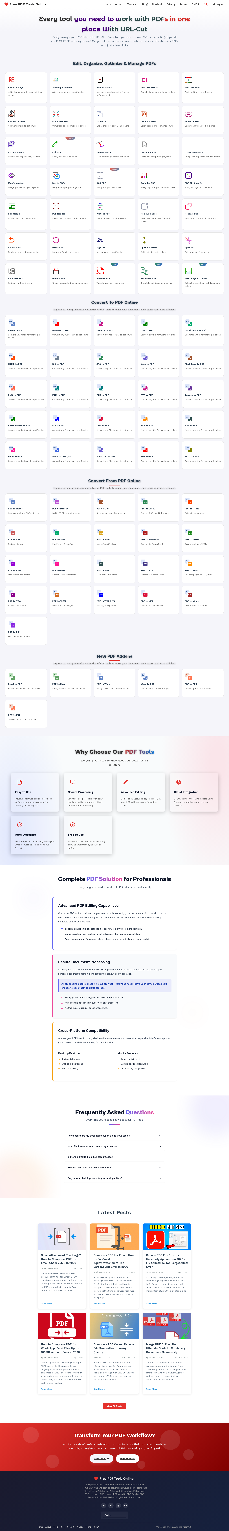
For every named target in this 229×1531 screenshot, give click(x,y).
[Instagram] (118, 1505)
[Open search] (205, 4)
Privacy (170, 4)
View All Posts (114, 1406)
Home (107, 4)
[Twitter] (103, 1505)
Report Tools (127, 1458)
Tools (130, 4)
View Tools (100, 1458)
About (119, 4)
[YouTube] (125, 1505)
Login (219, 4)
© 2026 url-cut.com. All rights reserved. (173, 1527)
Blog (145, 4)
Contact (157, 4)
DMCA (195, 4)
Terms (183, 4)
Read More (46, 1303)
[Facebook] (111, 1505)
